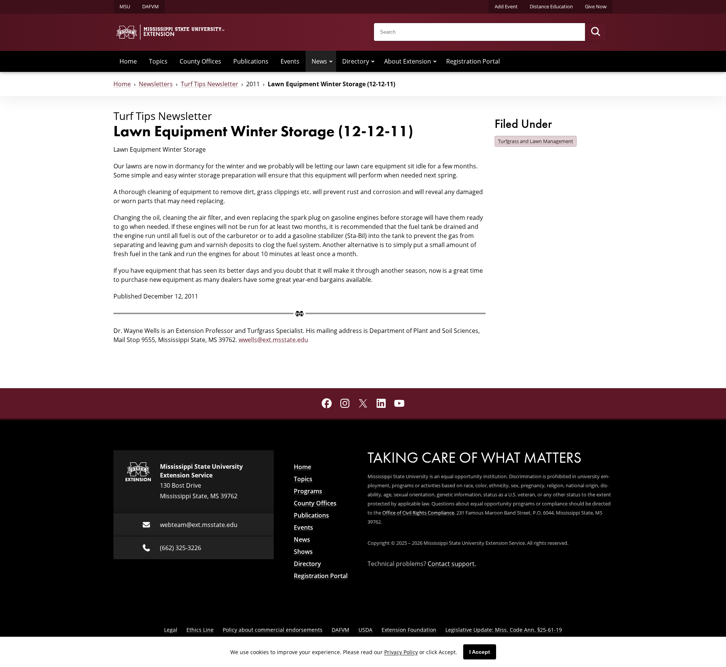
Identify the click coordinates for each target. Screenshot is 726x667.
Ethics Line (200, 629)
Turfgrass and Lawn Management (535, 141)
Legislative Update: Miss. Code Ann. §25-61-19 (503, 629)
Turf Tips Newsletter (209, 84)
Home (128, 61)
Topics (158, 61)
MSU (124, 6)
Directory (355, 61)
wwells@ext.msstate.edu (273, 340)
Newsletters (156, 84)
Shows (303, 551)
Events (290, 61)
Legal (170, 629)
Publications (250, 61)
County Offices (200, 61)
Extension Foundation (409, 629)
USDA (365, 629)
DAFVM (150, 6)
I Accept (479, 652)
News (319, 61)
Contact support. (452, 564)
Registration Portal (473, 61)
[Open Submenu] (331, 61)
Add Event (506, 6)
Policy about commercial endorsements (273, 629)
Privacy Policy (401, 652)
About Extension (407, 61)
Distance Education (551, 6)
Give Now (596, 6)
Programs (308, 491)
